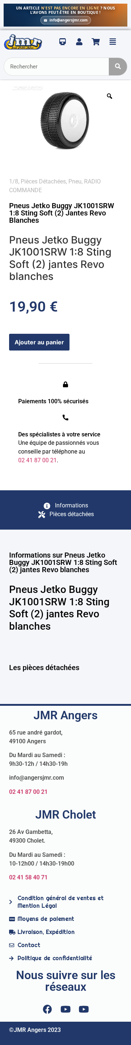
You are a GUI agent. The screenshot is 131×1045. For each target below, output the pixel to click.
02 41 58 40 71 (28, 877)
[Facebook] (47, 1009)
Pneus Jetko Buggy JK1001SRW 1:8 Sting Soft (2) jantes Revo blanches (61, 213)
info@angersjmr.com (68, 20)
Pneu (75, 181)
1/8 (13, 181)
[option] (65, 121)
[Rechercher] (118, 66)
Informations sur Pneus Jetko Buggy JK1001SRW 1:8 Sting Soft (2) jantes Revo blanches (63, 562)
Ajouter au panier (39, 342)
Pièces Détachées (43, 181)
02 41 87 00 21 (28, 791)
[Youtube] (65, 1009)
